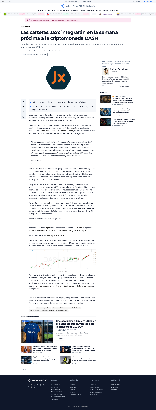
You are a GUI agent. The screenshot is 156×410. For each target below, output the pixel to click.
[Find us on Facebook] (28, 385)
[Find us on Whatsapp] (34, 387)
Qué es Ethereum (56, 394)
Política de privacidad (96, 390)
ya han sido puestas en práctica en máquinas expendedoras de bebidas (62, 286)
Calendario (90, 10)
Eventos (72, 392)
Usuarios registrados (120, 96)
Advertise (114, 390)
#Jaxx (48, 227)
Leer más (61, 338)
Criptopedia (51, 10)
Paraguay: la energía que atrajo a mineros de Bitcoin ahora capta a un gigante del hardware (45, 348)
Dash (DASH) (76, 308)
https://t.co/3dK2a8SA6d (58, 230)
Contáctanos (115, 385)
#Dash (79, 227)
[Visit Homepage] (78, 6)
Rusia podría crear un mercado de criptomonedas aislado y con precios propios (123, 121)
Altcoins (55, 308)
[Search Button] (6, 1)
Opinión (72, 390)
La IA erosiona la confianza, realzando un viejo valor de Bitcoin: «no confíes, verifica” (123, 100)
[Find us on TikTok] (31, 387)
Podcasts (41, 10)
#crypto (83, 230)
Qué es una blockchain (58, 397)
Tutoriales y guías (63, 10)
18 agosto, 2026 (38, 363)
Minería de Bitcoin (56, 392)
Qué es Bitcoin (55, 385)
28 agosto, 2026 (72, 329)
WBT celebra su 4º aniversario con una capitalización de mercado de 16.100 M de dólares (84, 359)
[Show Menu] (2, 1)
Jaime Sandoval (35, 51)
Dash (51, 203)
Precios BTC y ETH (102, 10)
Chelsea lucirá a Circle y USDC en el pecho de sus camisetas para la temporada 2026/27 (76, 324)
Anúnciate (113, 10)
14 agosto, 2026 (77, 363)
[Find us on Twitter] (31, 385)
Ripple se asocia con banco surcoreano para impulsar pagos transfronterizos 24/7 (45, 359)
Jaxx (72, 128)
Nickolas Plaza (62, 329)
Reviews (82, 10)
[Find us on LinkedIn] (44, 385)
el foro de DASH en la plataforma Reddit (56, 130)
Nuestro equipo (94, 387)
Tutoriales (73, 387)
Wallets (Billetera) (62, 310)
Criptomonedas (65, 308)
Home (22, 26)
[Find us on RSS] (28, 387)
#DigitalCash (74, 230)
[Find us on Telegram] (41, 385)
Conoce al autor (124, 86)
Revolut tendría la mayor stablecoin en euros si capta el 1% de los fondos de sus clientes (84, 348)
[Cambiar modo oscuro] (10, 1)
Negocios (28, 26)
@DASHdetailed (41, 230)
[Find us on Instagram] (34, 385)
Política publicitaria (96, 392)
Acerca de (93, 385)
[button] (23, 109)
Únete (33, 20)
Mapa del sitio (94, 395)
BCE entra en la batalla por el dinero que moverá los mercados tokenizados (122, 111)
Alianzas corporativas (43, 308)
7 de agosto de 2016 (55, 235)
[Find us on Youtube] (37, 385)
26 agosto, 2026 (38, 352)
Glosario (74, 10)
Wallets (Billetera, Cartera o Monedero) (42, 310)
